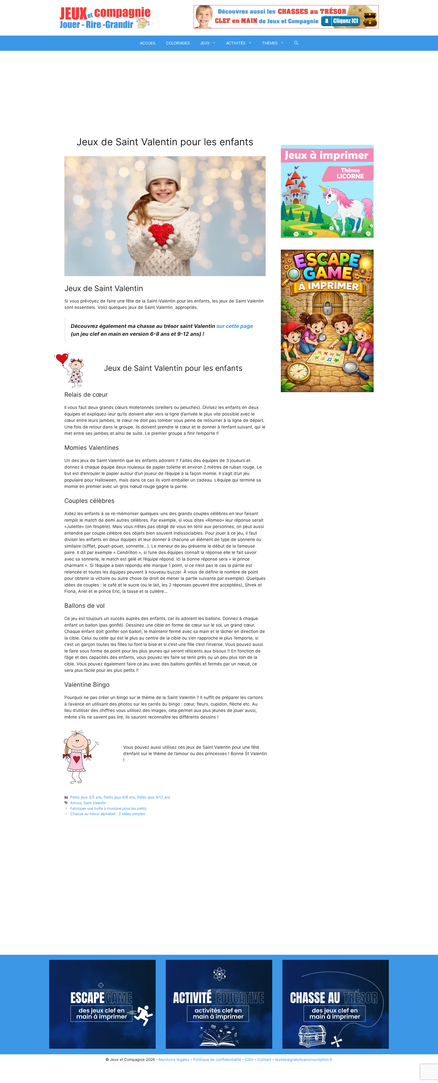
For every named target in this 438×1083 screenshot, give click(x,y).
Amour (75, 803)
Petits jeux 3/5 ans (86, 797)
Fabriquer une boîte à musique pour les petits (108, 808)
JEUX (205, 43)
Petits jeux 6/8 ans (119, 797)
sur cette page (234, 326)
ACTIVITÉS (236, 43)
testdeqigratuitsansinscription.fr (304, 1059)
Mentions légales (174, 1059)
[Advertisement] (165, 98)
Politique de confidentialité (217, 1059)
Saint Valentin (94, 803)
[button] (296, 43)
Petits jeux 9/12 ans (153, 797)
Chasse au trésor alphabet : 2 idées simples (107, 813)
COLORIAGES (178, 43)
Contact (264, 1059)
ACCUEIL (148, 43)
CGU (249, 1059)
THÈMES (270, 43)
